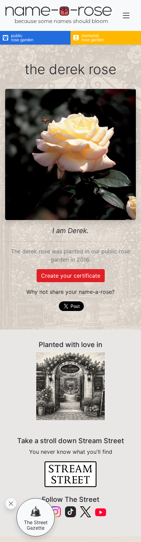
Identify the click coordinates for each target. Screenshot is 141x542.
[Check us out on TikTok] (70, 511)
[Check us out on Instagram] (55, 511)
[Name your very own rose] (70, 385)
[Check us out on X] (85, 512)
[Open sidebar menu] (126, 15)
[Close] (10, 503)
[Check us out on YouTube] (100, 512)
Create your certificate (70, 275)
